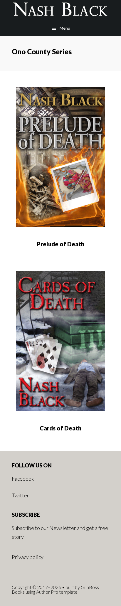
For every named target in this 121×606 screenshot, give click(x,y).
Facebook (23, 478)
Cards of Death (60, 428)
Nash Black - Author (60, 10)
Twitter (20, 495)
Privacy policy (27, 557)
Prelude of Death (60, 244)
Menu (65, 28)
